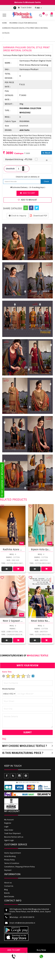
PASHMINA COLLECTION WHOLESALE (23, 23)
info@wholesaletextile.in (25, 923)
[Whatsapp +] (25, 208)
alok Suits (24, 130)
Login (6, 827)
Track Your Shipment (12, 833)
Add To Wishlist (28, 200)
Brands (7, 893)
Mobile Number (8, 689)
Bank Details (9, 896)
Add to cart (28, 193)
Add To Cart (18, 569)
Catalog (6, 569)
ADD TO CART (13, 950)
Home (4, 23)
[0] (46, 15)
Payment (7, 870)
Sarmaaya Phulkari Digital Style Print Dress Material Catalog (25, 30)
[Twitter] (36, 208)
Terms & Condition (11, 863)
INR (38, 8)
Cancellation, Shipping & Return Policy (19, 867)
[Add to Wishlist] (2, 506)
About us (8, 883)
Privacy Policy (9, 860)
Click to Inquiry (18, 215)
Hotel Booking (10, 856)
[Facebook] (31, 208)
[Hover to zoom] (27, 242)
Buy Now (41, 950)
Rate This (7, 672)
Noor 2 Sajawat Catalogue (17, 620)
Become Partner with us (13, 837)
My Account (9, 820)
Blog (6, 890)
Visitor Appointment (12, 853)
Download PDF (40, 215)
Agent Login (9, 840)
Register (7, 823)
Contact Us (8, 886)
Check (46, 181)
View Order (8, 830)
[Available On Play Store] (14, 8)
